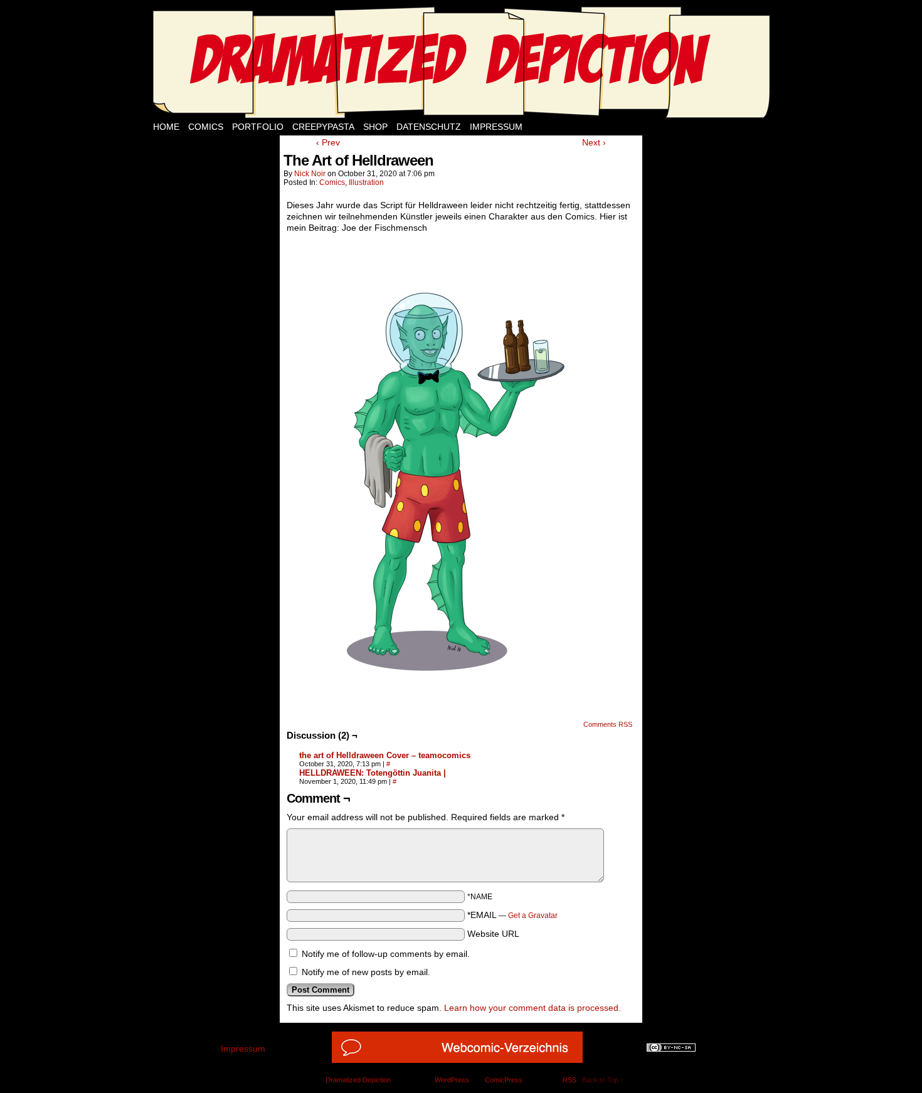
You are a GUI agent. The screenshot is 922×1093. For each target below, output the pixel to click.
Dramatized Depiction (358, 1080)
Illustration (366, 182)
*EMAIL (512, 915)
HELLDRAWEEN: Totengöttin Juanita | (372, 773)
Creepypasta (323, 127)
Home (166, 127)
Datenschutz (428, 127)
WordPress (452, 1080)
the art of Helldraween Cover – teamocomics (384, 755)
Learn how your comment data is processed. (532, 1008)
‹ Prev (328, 142)
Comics (205, 127)
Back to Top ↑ (603, 1080)
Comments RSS (607, 724)
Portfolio (257, 127)
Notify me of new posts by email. (366, 972)
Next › (594, 142)
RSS (569, 1080)
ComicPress (503, 1080)
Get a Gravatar (533, 915)
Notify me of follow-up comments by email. (386, 954)
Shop (375, 127)
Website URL (493, 934)
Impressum (496, 127)
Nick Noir (310, 173)
